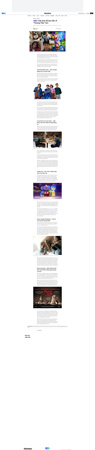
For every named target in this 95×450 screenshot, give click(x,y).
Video (59, 15)
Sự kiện (57, 15)
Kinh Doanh (29, 15)
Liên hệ (65, 15)
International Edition (81, 13)
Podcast (62, 15)
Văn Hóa (34, 15)
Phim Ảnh (38, 18)
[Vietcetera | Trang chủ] (47, 13)
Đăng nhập (87, 13)
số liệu (41, 160)
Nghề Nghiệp (52, 15)
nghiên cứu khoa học (51, 208)
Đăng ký (91, 13)
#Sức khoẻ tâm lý (39, 330)
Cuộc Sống (47, 15)
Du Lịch (38, 15)
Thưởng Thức (42, 15)
